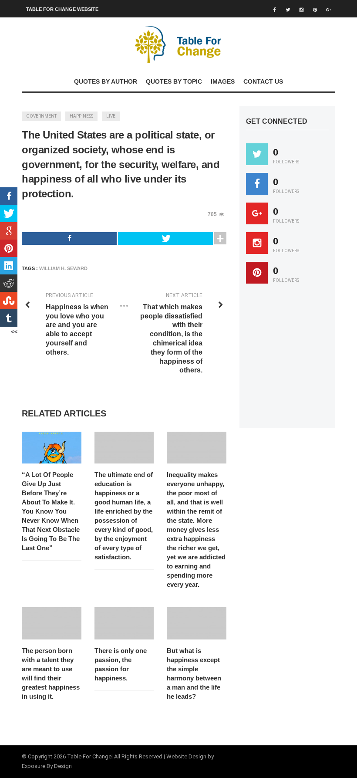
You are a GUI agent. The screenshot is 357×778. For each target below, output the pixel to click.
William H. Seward (63, 268)
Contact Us (263, 81)
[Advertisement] (301, 359)
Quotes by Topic (174, 81)
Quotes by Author (105, 81)
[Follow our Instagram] (257, 243)
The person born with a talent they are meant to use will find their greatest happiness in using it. (51, 673)
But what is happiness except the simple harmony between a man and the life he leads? (194, 673)
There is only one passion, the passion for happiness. (120, 664)
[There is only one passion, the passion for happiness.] (124, 623)
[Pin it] (257, 273)
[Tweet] (165, 238)
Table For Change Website (62, 9)
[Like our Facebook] (257, 184)
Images (223, 81)
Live (110, 116)
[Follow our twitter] (257, 154)
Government (41, 116)
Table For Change (89, 756)
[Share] (69, 238)
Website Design (186, 756)
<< (13, 331)
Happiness (81, 116)
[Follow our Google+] (257, 213)
